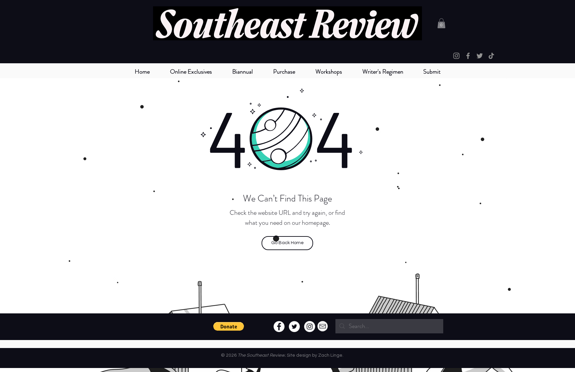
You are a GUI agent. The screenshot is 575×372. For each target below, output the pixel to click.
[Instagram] (456, 56)
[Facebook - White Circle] (279, 326)
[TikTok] (491, 56)
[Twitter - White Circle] (294, 326)
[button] (242, 72)
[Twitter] (480, 56)
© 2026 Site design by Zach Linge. (282, 355)
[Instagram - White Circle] (309, 326)
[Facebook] (468, 56)
